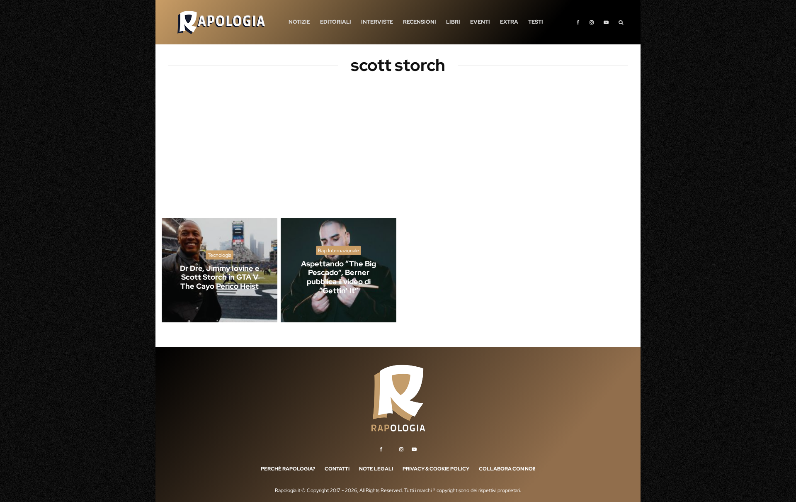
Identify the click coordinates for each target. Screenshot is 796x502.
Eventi (480, 21)
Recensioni (419, 21)
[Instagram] (592, 22)
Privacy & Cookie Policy (436, 468)
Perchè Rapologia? (288, 468)
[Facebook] (578, 22)
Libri (453, 21)
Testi (535, 21)
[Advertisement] (398, 153)
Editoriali (335, 21)
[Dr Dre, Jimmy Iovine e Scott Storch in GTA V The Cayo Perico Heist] (219, 270)
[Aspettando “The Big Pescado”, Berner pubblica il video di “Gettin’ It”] (338, 270)
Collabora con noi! (507, 468)
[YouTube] (606, 22)
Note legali (376, 468)
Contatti (337, 468)
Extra (509, 21)
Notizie (299, 21)
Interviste (377, 21)
